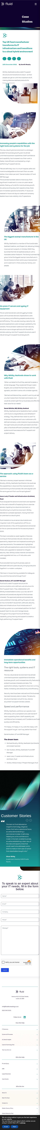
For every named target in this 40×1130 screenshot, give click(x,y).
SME (20, 1054)
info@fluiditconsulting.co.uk (10, 992)
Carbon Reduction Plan (20, 1099)
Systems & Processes (20, 1020)
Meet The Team (20, 1083)
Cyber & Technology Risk (20, 1030)
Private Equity (20, 1049)
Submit (5, 955)
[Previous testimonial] (27, 820)
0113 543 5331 (6, 996)
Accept (6, 1126)
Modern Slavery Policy (20, 1094)
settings (22, 1123)
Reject (14, 1126)
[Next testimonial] (30, 820)
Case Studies (20, 1064)
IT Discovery (20, 1015)
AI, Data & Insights (20, 1025)
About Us (20, 1078)
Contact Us (20, 1088)
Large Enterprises (20, 1059)
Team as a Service (20, 1035)
